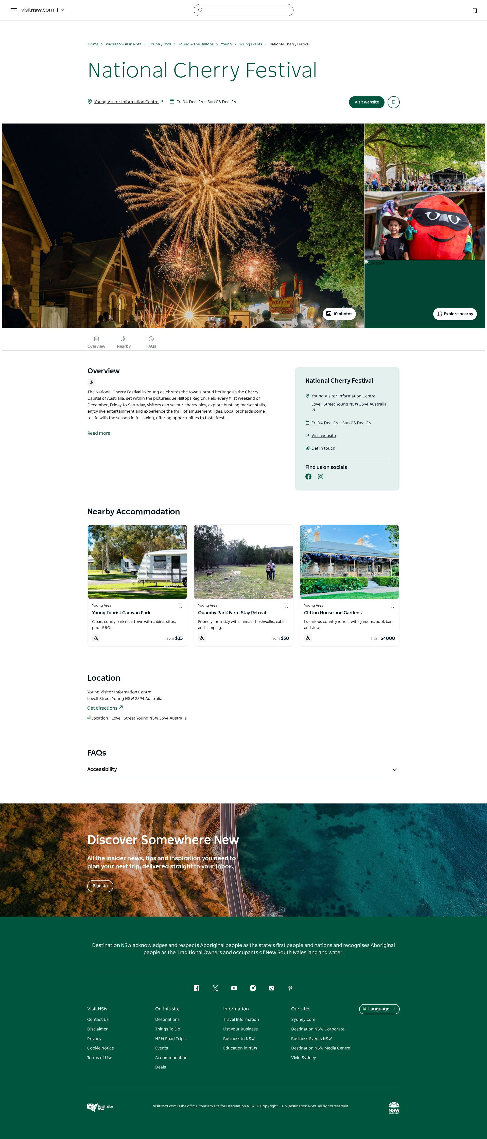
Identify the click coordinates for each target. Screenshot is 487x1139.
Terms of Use (99, 1058)
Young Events (250, 44)
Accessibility (102, 769)
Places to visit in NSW (123, 44)
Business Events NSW (311, 1039)
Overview (96, 346)
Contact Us (98, 1020)
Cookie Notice (100, 1048)
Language (378, 1009)
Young (226, 44)
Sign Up (100, 886)
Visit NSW (97, 1009)
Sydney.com (303, 1020)
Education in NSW (240, 1048)
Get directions (102, 708)
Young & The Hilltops (196, 44)
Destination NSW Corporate (317, 1029)
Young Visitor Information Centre (126, 102)
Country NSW (159, 44)
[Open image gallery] (183, 327)
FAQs (151, 346)
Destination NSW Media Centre (320, 1048)
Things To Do (167, 1029)
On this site (167, 1009)
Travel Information (241, 1020)
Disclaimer (97, 1029)
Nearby (124, 346)
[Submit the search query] (200, 9)
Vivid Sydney (303, 1058)
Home (93, 44)
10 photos (342, 314)
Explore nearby (458, 314)
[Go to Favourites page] (474, 10)
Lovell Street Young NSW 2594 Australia (349, 404)
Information (236, 1009)
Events (161, 1048)
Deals (160, 1067)
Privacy (94, 1039)
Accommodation (171, 1058)
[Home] (37, 10)
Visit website (367, 102)
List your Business (240, 1029)
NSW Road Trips (170, 1039)
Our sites (300, 1009)
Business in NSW (239, 1039)
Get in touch (323, 448)
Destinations (167, 1020)
